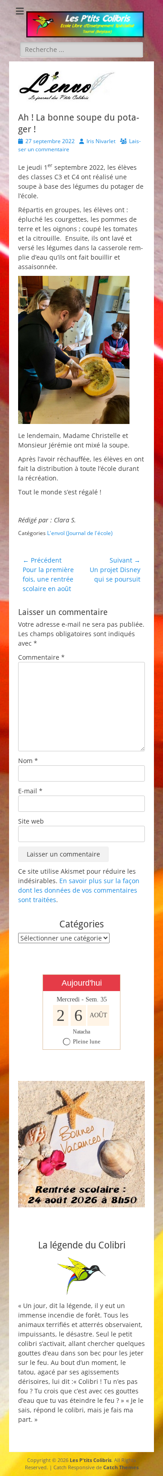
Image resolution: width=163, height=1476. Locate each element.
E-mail (30, 791)
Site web (31, 821)
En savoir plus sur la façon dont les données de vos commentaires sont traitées (78, 890)
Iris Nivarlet (100, 141)
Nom (28, 760)
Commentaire (41, 657)
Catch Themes (121, 1467)
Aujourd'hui (82, 982)
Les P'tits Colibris (90, 1460)
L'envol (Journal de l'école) (80, 533)
